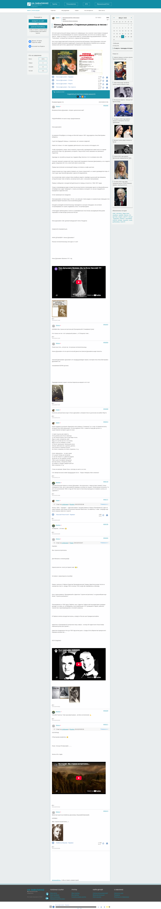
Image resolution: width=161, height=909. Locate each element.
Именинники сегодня (120, 210)
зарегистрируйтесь (38, 27)
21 (125, 34)
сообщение (65, 504)
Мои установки (55, 897)
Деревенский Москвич (57, 899)
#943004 (105, 342)
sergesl (120, 217)
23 (131, 34)
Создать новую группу (79, 897)
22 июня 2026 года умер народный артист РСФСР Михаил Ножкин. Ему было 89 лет (122, 183)
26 (119, 36)
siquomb (125, 220)
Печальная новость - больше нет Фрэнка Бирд (123, 100)
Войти (29, 10)
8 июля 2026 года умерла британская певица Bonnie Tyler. (122, 157)
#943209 (105, 711)
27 (122, 36)
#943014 (105, 422)
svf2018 (115, 220)
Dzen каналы (97, 897)
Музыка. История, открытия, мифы (37, 41)
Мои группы (75, 893)
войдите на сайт (38, 21)
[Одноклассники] (83, 97)
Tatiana (58, 106)
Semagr (120, 220)
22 (128, 34)
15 (128, 31)
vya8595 (121, 215)
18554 (43, 59)
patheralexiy (116, 222)
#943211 (105, 724)
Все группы (75, 895)
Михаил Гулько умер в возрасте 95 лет (122, 141)
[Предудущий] (131, 17)
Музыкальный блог (103, 4)
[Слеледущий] (114, 17)
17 (114, 34)
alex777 (125, 217)
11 (117, 31)
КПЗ (86, 4)
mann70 (122, 222)
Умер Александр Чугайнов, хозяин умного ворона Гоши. (121, 83)
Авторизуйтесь (56, 880)
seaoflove (115, 215)
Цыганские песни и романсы (70, 21)
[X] (78, 97)
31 (114, 39)
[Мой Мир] (85, 97)
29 (128, 36)
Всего (30, 59)
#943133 (105, 481)
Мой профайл (54, 895)
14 (125, 31)
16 (131, 31)
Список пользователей (100, 893)
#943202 (105, 538)
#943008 (105, 409)
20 (122, 34)
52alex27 (122, 218)
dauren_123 (127, 215)
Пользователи (71, 4)
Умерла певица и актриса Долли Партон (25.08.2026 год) (123, 58)
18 (117, 34)
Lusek (130, 220)
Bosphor (58, 482)
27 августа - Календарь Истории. (123, 48)
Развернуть (104, 504)
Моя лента (53, 893)
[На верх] (47, 894)
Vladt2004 (116, 218)
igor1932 (115, 217)
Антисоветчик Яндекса (38, 46)
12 (119, 31)
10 (43, 67)
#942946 (105, 105)
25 (117, 36)
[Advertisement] (81, 864)
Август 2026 (123, 18)
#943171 (105, 499)
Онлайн (31, 67)
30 (131, 36)
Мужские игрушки (99, 895)
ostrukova (119, 213)
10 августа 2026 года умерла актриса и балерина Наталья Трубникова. (121, 120)
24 (114, 36)
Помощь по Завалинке (121, 897)
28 (125, 36)
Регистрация (35, 10)
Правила (117, 895)
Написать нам (118, 893)
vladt (114, 213)
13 (122, 31)
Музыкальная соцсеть (40, 4)
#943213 (105, 811)
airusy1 (131, 217)
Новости (115, 54)
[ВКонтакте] (80, 97)
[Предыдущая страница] (47, 898)
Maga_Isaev (126, 213)
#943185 (105, 524)
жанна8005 (129, 218)
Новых (30, 63)
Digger (58, 17)
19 (119, 34)
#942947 (105, 324)
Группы (54, 4)
